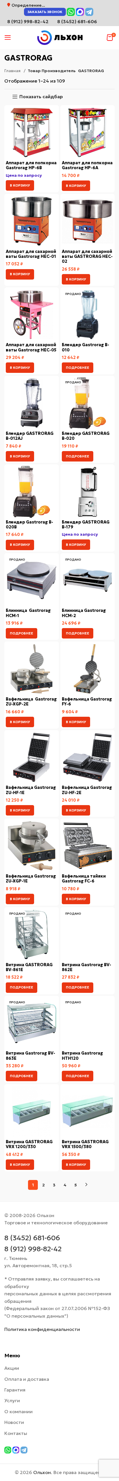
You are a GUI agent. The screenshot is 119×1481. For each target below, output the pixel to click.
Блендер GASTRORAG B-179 (85, 524)
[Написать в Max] (80, 12)
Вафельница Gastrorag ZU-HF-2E (87, 790)
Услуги (12, 1400)
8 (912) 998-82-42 (33, 1249)
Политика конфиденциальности (42, 1329)
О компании (18, 1411)
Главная (12, 70)
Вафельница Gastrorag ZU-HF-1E (31, 790)
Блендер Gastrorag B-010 (85, 347)
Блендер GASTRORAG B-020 (85, 436)
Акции (11, 1368)
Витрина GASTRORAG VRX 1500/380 (85, 1144)
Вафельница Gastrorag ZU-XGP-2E (31, 701)
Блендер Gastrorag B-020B (29, 524)
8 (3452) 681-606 (77, 21)
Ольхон (42, 1472)
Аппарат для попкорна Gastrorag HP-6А (87, 165)
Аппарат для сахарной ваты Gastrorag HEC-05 (31, 347)
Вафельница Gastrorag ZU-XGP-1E (31, 878)
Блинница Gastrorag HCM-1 (28, 613)
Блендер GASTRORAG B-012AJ (29, 436)
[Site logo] (59, 37)
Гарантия (14, 1390)
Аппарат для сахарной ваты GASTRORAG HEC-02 (87, 256)
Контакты (15, 1433)
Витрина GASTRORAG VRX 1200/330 (29, 1144)
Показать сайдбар (41, 96)
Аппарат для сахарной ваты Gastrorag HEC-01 (31, 254)
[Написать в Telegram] (89, 12)
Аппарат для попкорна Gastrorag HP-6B (31, 165)
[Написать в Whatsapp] (71, 12)
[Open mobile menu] (7, 37)
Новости (14, 1422)
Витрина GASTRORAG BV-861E (29, 967)
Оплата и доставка (26, 1379)
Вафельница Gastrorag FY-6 (87, 701)
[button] (20, 185)
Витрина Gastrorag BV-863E (30, 1055)
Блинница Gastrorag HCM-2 (84, 613)
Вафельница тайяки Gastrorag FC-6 (84, 878)
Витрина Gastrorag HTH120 (82, 1055)
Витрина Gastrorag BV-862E (86, 967)
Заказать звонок (44, 12)
